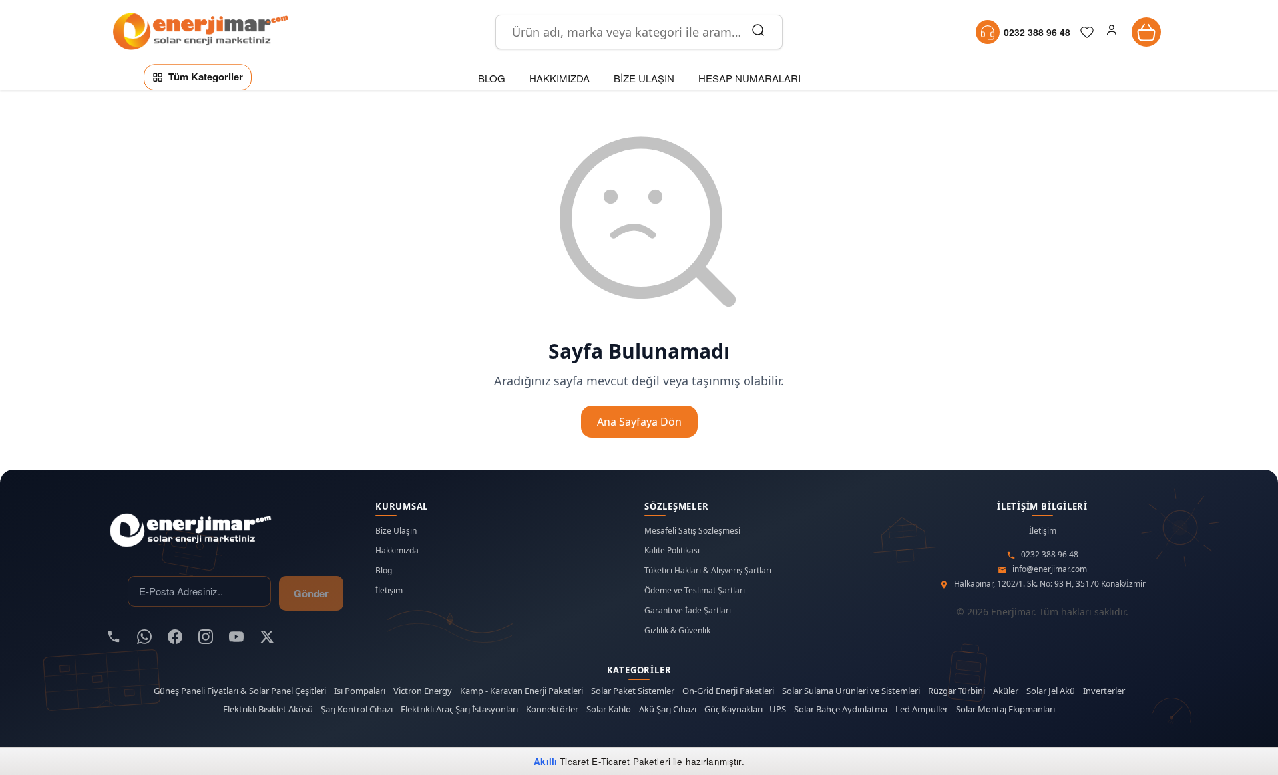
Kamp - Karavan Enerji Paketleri (521, 691)
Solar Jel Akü (1050, 691)
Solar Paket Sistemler (632, 691)
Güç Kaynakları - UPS (745, 709)
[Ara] (758, 32)
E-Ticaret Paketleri (631, 761)
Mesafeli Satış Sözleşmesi (692, 531)
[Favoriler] (1087, 32)
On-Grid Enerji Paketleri (728, 691)
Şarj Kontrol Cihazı (357, 709)
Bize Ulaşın (396, 531)
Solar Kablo (608, 709)
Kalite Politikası (672, 550)
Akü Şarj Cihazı (667, 709)
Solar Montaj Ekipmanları (1005, 709)
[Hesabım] (1112, 32)
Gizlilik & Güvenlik (677, 630)
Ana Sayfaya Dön (639, 421)
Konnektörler (552, 709)
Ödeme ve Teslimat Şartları (694, 590)
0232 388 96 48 (1049, 554)
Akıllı (545, 761)
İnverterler (1104, 691)
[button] (1112, 32)
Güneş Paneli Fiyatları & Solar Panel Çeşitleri (240, 691)
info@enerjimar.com (1049, 569)
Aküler (1005, 691)
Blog (383, 570)
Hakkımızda (397, 550)
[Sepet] (1146, 32)
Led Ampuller (921, 709)
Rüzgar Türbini (956, 691)
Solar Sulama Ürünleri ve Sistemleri (851, 691)
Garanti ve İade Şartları (687, 610)
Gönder (311, 593)
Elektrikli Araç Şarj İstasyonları (459, 709)
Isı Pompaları (359, 691)
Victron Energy (422, 691)
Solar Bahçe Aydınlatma (840, 709)
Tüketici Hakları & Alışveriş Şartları (707, 570)
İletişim (389, 590)
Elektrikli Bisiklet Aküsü (268, 709)
